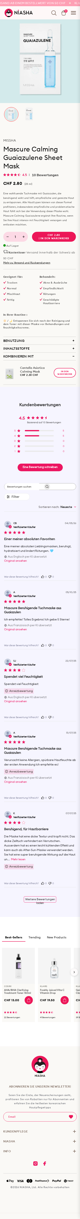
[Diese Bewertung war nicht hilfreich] (49, 576)
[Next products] (74, 972)
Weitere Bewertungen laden (40, 900)
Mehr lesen (18, 859)
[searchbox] (21, 486)
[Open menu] (73, 12)
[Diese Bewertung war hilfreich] (42, 576)
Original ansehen (15, 560)
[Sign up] (71, 1117)
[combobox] (57, 507)
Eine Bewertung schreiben (40, 467)
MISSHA (9, 140)
